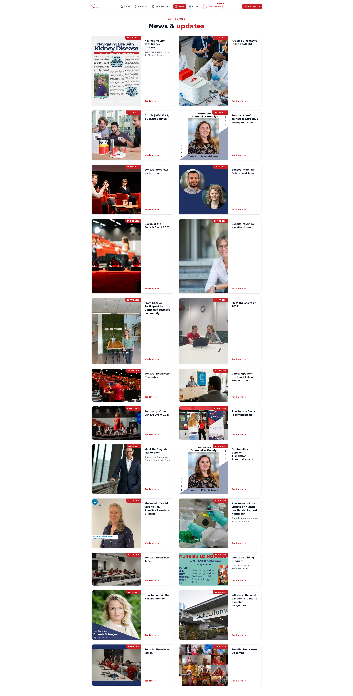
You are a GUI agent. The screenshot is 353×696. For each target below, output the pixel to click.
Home (127, 6)
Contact (196, 6)
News (181, 6)
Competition (161, 6)
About (141, 6)
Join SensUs (254, 6)
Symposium (216, 6)
